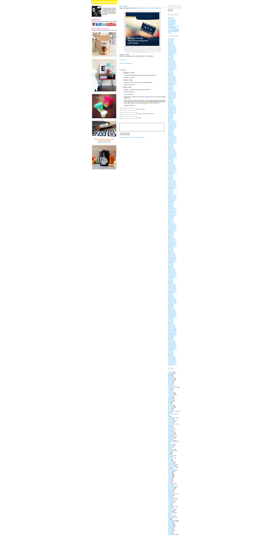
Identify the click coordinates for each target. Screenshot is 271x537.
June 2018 (171, 160)
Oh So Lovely (171, 22)
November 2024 (172, 65)
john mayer (171, 449)
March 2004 (171, 356)
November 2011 (172, 258)
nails (169, 480)
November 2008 (172, 302)
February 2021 (172, 121)
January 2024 (171, 78)
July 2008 (170, 305)
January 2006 (171, 332)
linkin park (170, 455)
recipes (170, 497)
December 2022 (172, 93)
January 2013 (171, 240)
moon (169, 472)
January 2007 (171, 327)
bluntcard (170, 381)
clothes (170, 389)
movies (170, 474)
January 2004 (171, 358)
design (169, 401)
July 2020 (170, 130)
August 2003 (171, 365)
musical (170, 478)
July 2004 (170, 351)
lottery (169, 459)
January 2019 (171, 151)
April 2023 (170, 89)
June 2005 (171, 337)
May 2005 (170, 338)
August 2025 (171, 54)
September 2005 (172, 334)
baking (169, 374)
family (169, 408)
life (143, 8)
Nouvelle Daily (171, 21)
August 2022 (171, 98)
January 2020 (171, 137)
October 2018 (171, 155)
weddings (170, 525)
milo (169, 468)
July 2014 (170, 217)
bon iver (170, 382)
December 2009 (172, 287)
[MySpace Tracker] (135, 536)
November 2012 (172, 243)
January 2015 (171, 210)
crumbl (170, 396)
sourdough (171, 510)
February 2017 (172, 181)
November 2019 (172, 140)
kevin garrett (171, 450)
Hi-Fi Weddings (172, 27)
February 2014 (172, 224)
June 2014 (171, 219)
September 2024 (172, 68)
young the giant (172, 534)
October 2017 (171, 170)
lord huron (170, 458)
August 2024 (171, 69)
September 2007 (172, 316)
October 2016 (171, 186)
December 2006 (172, 328)
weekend (170, 526)
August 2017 (171, 173)
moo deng (170, 471)
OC (169, 482)
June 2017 (171, 176)
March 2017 (171, 179)
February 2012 (172, 254)
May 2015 (170, 205)
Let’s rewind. (123, 6)
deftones (170, 400)
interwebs (170, 445)
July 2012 (170, 248)
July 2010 (170, 278)
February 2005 (172, 342)
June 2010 (171, 280)
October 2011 (171, 259)
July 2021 (170, 115)
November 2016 (172, 184)
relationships (158, 8)
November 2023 (172, 80)
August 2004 (171, 349)
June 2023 (171, 87)
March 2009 (171, 297)
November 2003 (172, 361)
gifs (169, 426)
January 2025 (171, 63)
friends (170, 419)
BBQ (169, 375)
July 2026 (170, 40)
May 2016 (170, 192)
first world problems (173, 414)
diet (169, 402)
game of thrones (172, 424)
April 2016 (170, 193)
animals (170, 372)
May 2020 (170, 132)
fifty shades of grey (173, 411)
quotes (153, 8)
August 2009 (171, 292)
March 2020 (171, 135)
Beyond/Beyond (172, 24)
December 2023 (172, 79)
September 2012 (172, 245)
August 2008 (171, 304)
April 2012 (170, 252)
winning (170, 529)
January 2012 (171, 255)
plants (169, 491)
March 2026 (171, 45)
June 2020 (171, 131)
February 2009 (172, 299)
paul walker (171, 487)
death (169, 398)
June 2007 (171, 320)
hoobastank (171, 440)
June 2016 (171, 191)
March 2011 (171, 268)
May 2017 (170, 177)
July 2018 (170, 159)
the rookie (170, 515)
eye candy (171, 407)
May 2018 (170, 162)
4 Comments (123, 59)
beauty (170, 377)
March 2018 (171, 164)
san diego (170, 501)
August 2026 (171, 38)
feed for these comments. (127, 137)
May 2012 (170, 250)
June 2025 (171, 56)
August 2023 (171, 84)
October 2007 (171, 315)
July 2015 (170, 202)
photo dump (171, 488)
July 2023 (170, 85)
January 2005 (171, 343)
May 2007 (170, 321)
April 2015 (170, 206)
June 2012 (171, 249)
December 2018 (172, 153)
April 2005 (170, 339)
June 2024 (171, 71)
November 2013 (172, 228)
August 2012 (171, 247)
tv (168, 519)
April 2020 (170, 134)
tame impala (171, 513)
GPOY (169, 431)
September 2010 (172, 276)
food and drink (171, 417)
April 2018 (170, 163)
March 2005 (171, 341)
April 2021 (170, 118)
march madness (172, 464)
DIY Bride (170, 25)
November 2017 (172, 169)
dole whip (170, 405)
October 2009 (171, 290)
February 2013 (172, 239)
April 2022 (170, 103)
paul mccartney (172, 486)
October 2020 (171, 126)
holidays (170, 438)
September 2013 (172, 230)
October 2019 (171, 141)
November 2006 (172, 329)
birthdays (170, 379)
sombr (169, 507)
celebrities (170, 386)
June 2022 (171, 101)
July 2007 (170, 319)
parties (170, 485)
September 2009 (172, 291)
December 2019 (172, 139)
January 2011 (171, 271)
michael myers (172, 467)
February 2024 (172, 77)
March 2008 (171, 309)
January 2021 (171, 122)
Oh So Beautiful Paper (173, 29)
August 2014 (171, 216)
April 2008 (170, 308)
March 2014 (171, 222)
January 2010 (171, 286)
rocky (169, 500)
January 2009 (171, 300)
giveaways (171, 430)
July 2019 (170, 144)
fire (169, 412)
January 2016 (171, 195)
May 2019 (170, 146)
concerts (170, 393)
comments (171, 392)
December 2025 (172, 49)
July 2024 (170, 70)
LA (168, 453)
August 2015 (171, 201)
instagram (170, 444)
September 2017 (172, 172)
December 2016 (172, 183)
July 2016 (170, 189)
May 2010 (170, 281)
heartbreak (139, 8)
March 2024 (171, 75)
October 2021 (171, 111)
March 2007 (171, 324)
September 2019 (172, 143)
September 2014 (172, 215)
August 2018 (171, 158)
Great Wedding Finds (173, 26)
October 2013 (171, 229)
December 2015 (172, 196)
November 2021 (172, 110)
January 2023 (171, 92)
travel (169, 518)
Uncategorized (172, 520)
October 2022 (171, 96)
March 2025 (171, 60)
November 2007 (172, 314)
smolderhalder (171, 506)
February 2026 (172, 46)
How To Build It (172, 20)
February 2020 (172, 136)
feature (170, 410)
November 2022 (172, 94)
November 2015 (172, 197)
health (169, 435)
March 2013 (171, 238)
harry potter (171, 434)
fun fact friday (171, 420)
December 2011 (172, 257)
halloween (170, 433)
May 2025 (170, 57)
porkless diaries (172, 493)
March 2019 (171, 149)
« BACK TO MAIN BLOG (126, 63)
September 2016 (172, 187)
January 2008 (171, 311)
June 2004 (171, 352)
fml (169, 416)
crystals (170, 397)
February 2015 (172, 209)
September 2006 (172, 330)
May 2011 (170, 266)
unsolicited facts (172, 521)
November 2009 (172, 288)
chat (169, 388)
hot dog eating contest (173, 441)
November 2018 (172, 154)
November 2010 (172, 273)
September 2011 (172, 261)
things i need (171, 516)
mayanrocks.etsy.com (104, 142)
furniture (170, 422)
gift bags (170, 427)
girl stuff (170, 429)
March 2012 (171, 253)
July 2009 (170, 294)
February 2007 (172, 325)
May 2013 (170, 235)
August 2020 (171, 129)
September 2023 (172, 83)
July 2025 (170, 55)
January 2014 (171, 225)
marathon (170, 463)
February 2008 (172, 310)
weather (170, 524)
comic (169, 391)
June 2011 (170, 264)
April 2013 (170, 236)
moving (170, 476)
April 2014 (170, 221)
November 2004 (172, 346)
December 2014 (172, 211)
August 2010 (171, 277)
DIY (169, 403)
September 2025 (172, 52)
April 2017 (170, 178)
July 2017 (170, 174)
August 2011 (171, 262)
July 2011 (170, 263)
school (169, 504)
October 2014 (171, 214)
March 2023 (171, 90)
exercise (170, 406)
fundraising (171, 421)
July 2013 (170, 233)
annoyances (171, 373)
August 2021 (171, 113)
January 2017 (171, 182)
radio (169, 496)
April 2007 (170, 323)
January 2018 (171, 167)
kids (169, 452)
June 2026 (171, 41)
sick (169, 505)
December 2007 (172, 313)
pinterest (170, 490)
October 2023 (171, 82)
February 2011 (172, 269)
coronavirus (171, 394)
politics (170, 492)
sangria (170, 502)
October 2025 (171, 51)
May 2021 (170, 117)
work (169, 533)
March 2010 (171, 283)
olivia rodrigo (171, 483)
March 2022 (171, 104)
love (146, 8)
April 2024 (170, 74)
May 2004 (170, 353)
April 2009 (170, 296)
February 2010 (172, 285)
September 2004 (172, 348)
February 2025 (172, 61)
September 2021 (172, 112)
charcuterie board (172, 387)
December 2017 (172, 168)
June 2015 (171, 203)
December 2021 (172, 108)
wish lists (170, 530)
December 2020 (172, 123)
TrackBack (140, 137)
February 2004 (172, 357)
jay (169, 448)
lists (169, 457)
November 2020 (172, 125)
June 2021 (171, 116)
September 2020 (172, 127)
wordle (169, 532)
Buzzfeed (170, 17)
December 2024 (172, 64)
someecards (171, 509)
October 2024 (171, 66)
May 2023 (170, 88)
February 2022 (172, 106)
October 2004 (171, 347)
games (170, 425)
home (169, 439)
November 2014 (172, 212)
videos (169, 523)
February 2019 (172, 150)
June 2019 (171, 145)
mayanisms (171, 466)
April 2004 (170, 354)
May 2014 (170, 220)
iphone (169, 447)
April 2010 (170, 282)
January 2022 (171, 107)
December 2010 (172, 272)
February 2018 (172, 165)
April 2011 (170, 267)
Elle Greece (171, 18)
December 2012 (172, 242)
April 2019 (170, 148)
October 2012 (171, 244)
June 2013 (171, 234)
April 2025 (170, 59)
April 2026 (170, 44)
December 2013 (172, 226)
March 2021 (171, 120)
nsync (169, 481)
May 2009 (170, 295)
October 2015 (171, 198)
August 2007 (171, 318)
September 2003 (172, 363)
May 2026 (170, 42)
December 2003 (172, 360)
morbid (170, 473)
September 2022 (172, 97)
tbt (168, 514)
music (148, 8)
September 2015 (172, 200)
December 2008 (172, 301)
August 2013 (171, 231)
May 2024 (170, 73)
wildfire (170, 528)
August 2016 (171, 188)
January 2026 (171, 47)
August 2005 (171, 335)
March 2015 (171, 207)
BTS (169, 384)
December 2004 (172, 344)
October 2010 (171, 275)
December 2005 (172, 333)
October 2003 (171, 362)
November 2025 (172, 50)
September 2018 (172, 156)
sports (169, 511)
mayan (125, 94)
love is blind (171, 462)
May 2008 (170, 306)
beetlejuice (171, 378)
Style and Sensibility (173, 30)
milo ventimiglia (172, 469)
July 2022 (170, 99)
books (169, 383)
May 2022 (170, 102)
